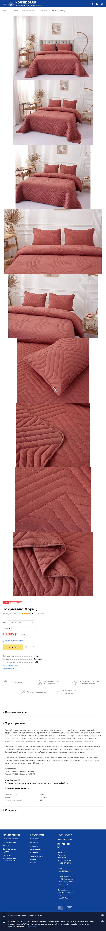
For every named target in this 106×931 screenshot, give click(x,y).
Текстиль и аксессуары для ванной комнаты (9, 858)
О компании (35, 839)
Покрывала (43, 11)
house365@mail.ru (64, 871)
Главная (5, 11)
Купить (13, 647)
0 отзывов (41, 613)
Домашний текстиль (28, 11)
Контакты (34, 843)
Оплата (33, 863)
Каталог (15, 11)
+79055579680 (65, 835)
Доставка (34, 853)
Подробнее (31, 926)
